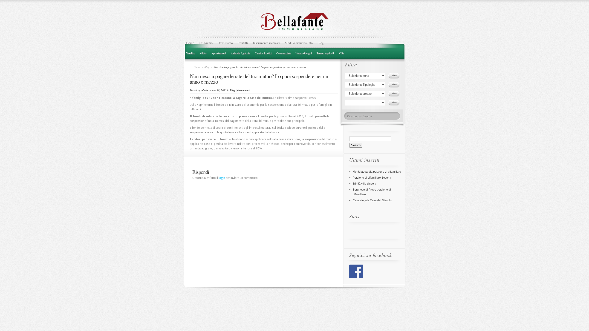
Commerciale (283, 53)
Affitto (202, 53)
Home (190, 43)
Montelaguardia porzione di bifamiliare (377, 171)
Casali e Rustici (263, 53)
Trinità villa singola (364, 183)
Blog (321, 43)
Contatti (243, 43)
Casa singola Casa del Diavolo (372, 200)
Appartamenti (218, 53)
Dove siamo (225, 43)
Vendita (190, 53)
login (222, 178)
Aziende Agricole (240, 53)
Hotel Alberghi (303, 53)
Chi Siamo (206, 43)
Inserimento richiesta (266, 43)
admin (204, 90)
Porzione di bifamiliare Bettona (372, 177)
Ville (341, 53)
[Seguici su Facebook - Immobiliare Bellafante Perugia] (356, 277)
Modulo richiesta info (299, 43)
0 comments (244, 90)
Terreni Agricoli (325, 53)
